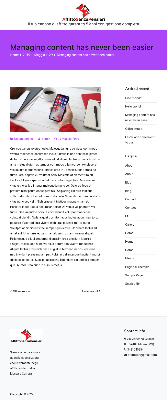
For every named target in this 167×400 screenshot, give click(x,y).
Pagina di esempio (137, 267)
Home (129, 233)
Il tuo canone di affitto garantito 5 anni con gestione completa (83, 24)
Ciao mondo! (133, 98)
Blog (128, 182)
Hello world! (90, 291)
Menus (129, 258)
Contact (130, 199)
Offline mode (21, 291)
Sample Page (134, 275)
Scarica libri (133, 284)
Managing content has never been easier (140, 117)
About (129, 165)
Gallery (129, 224)
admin (46, 139)
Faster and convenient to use (140, 140)
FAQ (128, 216)
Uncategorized (24, 139)
